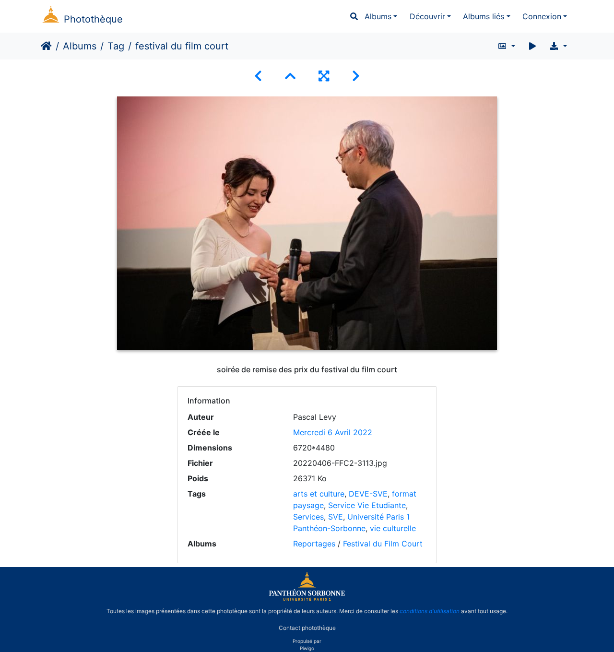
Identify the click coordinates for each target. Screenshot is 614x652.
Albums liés (483, 16)
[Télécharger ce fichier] (558, 46)
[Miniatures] (290, 76)
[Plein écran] (324, 76)
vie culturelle (393, 528)
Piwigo (307, 648)
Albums (378, 16)
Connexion (541, 16)
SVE (335, 517)
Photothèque (93, 19)
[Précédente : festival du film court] (258, 76)
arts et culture (318, 493)
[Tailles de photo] (506, 46)
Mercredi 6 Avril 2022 (332, 432)
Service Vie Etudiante (367, 505)
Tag (115, 46)
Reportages (314, 543)
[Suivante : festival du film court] (356, 76)
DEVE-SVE (368, 493)
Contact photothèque (307, 627)
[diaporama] (532, 46)
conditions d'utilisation (430, 611)
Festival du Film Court (383, 543)
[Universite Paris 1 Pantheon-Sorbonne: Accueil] (307, 599)
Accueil (46, 46)
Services (308, 517)
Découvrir (427, 16)
